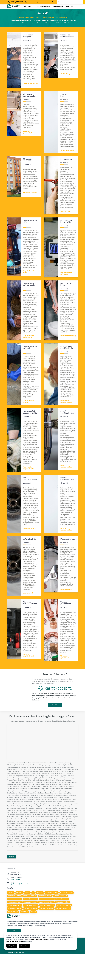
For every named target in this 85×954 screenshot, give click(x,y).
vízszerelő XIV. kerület (62, 902)
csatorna (11, 892)
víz (33, 892)
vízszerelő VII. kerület (14, 899)
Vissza (11, 856)
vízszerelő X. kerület (61, 899)
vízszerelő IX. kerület (46, 899)
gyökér (27, 892)
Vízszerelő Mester (13, 931)
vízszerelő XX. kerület (30, 908)
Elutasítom (24, 946)
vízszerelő (40, 892)
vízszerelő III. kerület (14, 895)
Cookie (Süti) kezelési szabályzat (38, 939)
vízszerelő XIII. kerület (46, 902)
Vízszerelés (28, 6)
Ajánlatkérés (58, 6)
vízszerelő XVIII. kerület (64, 905)
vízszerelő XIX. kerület (14, 908)
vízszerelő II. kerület (66, 892)
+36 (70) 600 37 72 (16, 2)
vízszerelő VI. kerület (60, 895)
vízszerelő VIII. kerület (30, 899)
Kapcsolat (70, 6)
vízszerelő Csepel (13, 911)
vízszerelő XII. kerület (30, 902)
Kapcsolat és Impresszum (15, 952)
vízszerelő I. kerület (52, 892)
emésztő (33, 911)
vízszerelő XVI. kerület (30, 905)
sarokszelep (24, 911)
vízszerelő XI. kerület (14, 902)
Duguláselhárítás (43, 6)
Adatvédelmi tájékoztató (14, 941)
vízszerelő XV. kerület (14, 905)
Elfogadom (12, 946)
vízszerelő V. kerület (45, 895)
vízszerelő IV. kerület (29, 895)
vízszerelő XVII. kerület (47, 905)
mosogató (19, 892)
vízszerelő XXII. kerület (63, 908)
